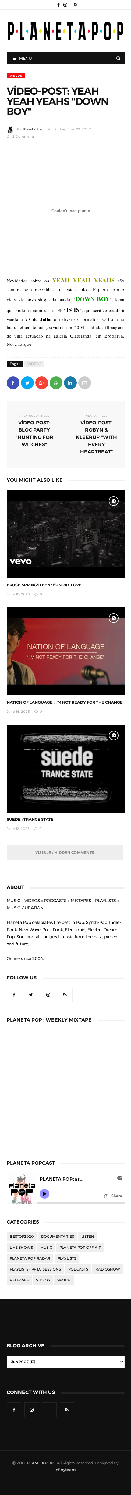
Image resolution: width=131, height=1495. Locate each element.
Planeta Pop (33, 129)
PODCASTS (78, 1269)
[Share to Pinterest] (84, 382)
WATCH (64, 1280)
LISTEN (87, 1236)
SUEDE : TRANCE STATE (30, 819)
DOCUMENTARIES (57, 1236)
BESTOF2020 (22, 1236)
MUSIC (46, 1247)
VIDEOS (16, 75)
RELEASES (19, 1280)
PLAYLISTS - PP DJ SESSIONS (35, 1269)
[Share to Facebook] (13, 382)
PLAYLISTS (67, 1258)
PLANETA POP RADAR (30, 1258)
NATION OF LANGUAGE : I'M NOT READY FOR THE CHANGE (65, 702)
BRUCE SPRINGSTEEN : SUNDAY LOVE (44, 585)
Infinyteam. (65, 1470)
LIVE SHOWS (21, 1247)
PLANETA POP (40, 1463)
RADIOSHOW (107, 1269)
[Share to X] (27, 382)
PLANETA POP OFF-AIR (80, 1247)
